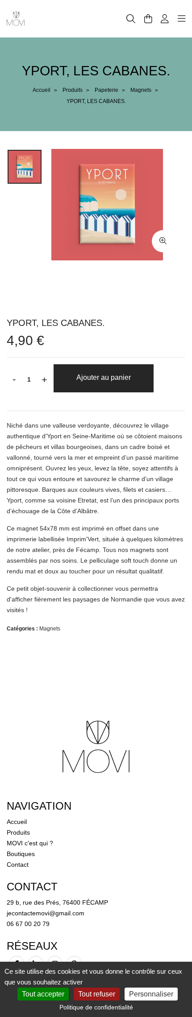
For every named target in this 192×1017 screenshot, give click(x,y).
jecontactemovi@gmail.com (45, 913)
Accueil (41, 90)
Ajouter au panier (103, 377)
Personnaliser (151, 994)
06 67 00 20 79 (28, 924)
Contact (18, 864)
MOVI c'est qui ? (30, 843)
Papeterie (106, 90)
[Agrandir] (163, 241)
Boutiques (21, 854)
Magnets (140, 90)
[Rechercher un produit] (130, 19)
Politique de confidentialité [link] (96, 1007)
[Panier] (148, 19)
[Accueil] (16, 18)
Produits (73, 90)
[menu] (182, 19)
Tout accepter (43, 994)
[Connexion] (165, 19)
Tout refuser (96, 994)
